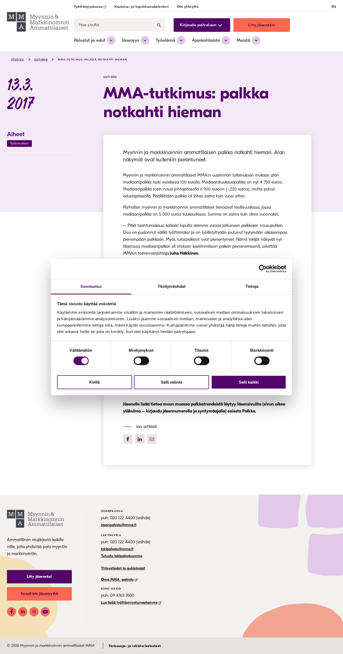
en (333, 7)
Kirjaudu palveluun (198, 25)
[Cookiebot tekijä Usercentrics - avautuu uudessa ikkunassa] (262, 269)
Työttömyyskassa (88, 7)
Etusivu (17, 59)
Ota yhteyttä (188, 7)
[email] (151, 439)
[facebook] (127, 439)
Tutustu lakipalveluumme (121, 556)
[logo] (38, 22)
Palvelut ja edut (89, 40)
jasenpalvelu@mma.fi (118, 525)
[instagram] (34, 612)
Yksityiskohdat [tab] (171, 286)
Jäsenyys (130, 40)
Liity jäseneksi (261, 24)
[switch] (141, 361)
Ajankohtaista (206, 40)
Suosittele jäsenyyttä (39, 593)
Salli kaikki (249, 382)
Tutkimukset (19, 143)
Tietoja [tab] (251, 286)
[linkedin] (139, 439)
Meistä (243, 40)
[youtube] (45, 612)
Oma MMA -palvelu (117, 579)
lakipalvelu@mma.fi (117, 549)
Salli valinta (171, 382)
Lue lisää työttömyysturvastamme (129, 602)
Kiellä (94, 382)
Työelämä (165, 40)
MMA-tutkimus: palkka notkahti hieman (92, 59)
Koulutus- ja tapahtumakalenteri (141, 7)
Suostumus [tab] (91, 286)
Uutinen (41, 59)
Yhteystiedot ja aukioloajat (123, 568)
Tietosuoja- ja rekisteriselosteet (135, 646)
